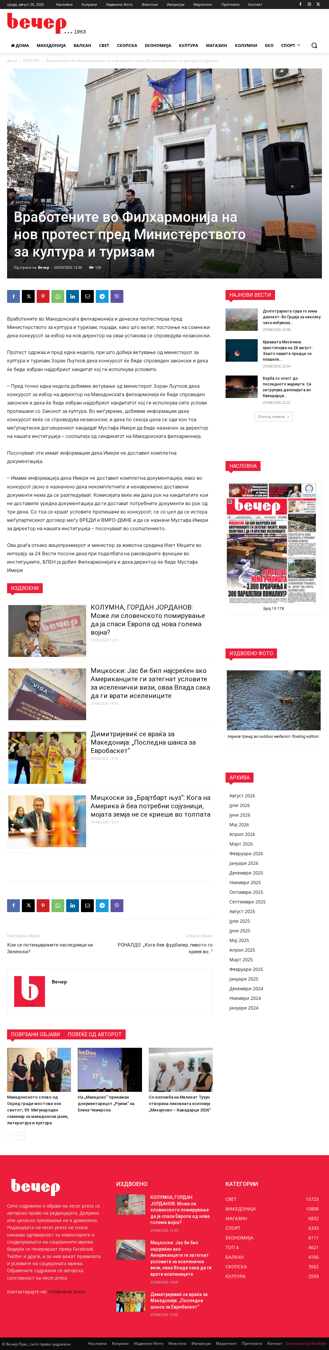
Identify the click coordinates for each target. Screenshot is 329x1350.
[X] (318, 4)
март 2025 (241, 959)
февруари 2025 (246, 969)
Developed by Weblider (306, 1343)
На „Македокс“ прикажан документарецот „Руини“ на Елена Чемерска (106, 1103)
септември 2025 (247, 902)
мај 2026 (239, 824)
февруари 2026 (246, 853)
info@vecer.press (67, 1292)
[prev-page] (11, 1136)
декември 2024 (246, 988)
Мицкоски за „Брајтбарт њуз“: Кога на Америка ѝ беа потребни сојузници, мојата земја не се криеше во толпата (150, 806)
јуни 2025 (239, 931)
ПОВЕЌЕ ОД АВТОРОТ (95, 1034)
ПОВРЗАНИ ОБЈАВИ (35, 1034)
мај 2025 (239, 940)
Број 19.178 (273, 608)
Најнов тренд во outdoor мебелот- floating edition (274, 736)
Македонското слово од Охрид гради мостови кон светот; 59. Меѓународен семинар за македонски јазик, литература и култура (37, 1110)
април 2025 (242, 950)
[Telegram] (102, 296)
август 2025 (242, 911)
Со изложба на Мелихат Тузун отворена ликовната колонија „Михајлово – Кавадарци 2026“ (180, 1103)
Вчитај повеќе (271, 416)
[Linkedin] (72, 296)
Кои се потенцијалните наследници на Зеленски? (50, 948)
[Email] (87, 296)
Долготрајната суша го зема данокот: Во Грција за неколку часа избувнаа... (292, 317)
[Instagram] (309, 4)
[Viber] (117, 296)
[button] (314, 45)
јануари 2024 (243, 1008)
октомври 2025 (246, 892)
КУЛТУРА (31, 60)
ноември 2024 (245, 998)
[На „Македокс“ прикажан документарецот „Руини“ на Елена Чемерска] (110, 1070)
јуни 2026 (239, 815)
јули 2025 (239, 921)
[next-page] (21, 1136)
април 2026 (242, 834)
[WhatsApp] (57, 296)
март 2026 (241, 844)
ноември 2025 (245, 882)
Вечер (43, 267)
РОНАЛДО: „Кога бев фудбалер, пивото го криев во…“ (165, 948)
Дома (12, 60)
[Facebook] (300, 4)
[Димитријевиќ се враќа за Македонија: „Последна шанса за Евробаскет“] (130, 1301)
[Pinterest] (43, 296)
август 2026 (242, 796)
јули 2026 (239, 805)
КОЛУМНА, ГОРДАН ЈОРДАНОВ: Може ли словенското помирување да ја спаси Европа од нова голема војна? (180, 1210)
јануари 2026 (243, 863)
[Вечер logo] (45, 23)
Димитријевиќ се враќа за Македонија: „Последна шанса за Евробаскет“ (143, 742)
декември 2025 (246, 873)
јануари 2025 (243, 979)
